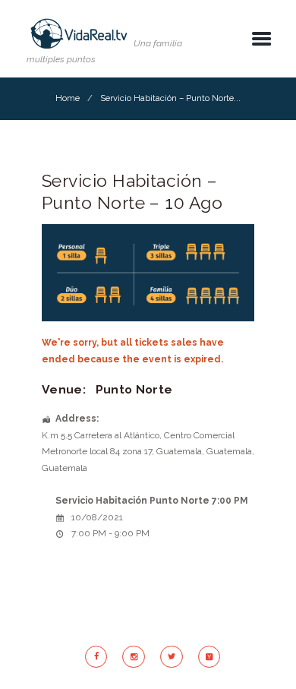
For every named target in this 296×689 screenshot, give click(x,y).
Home (67, 98)
